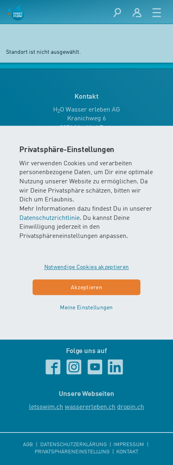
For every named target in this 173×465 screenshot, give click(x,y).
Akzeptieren (86, 287)
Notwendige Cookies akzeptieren (86, 267)
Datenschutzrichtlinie (49, 218)
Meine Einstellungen (86, 308)
